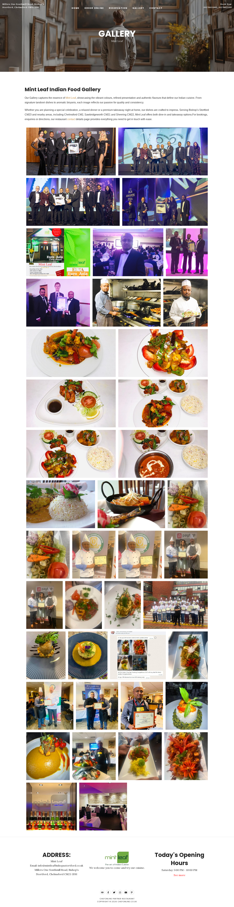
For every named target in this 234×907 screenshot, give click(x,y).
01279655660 (210, 7)
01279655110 (225, 7)
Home (75, 8)
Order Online (94, 8)
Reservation (118, 8)
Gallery (138, 8)
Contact (156, 8)
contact (71, 119)
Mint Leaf (71, 97)
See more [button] (179, 875)
